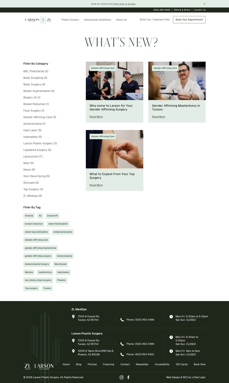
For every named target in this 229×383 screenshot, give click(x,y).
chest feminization (58, 224)
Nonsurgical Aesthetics (97, 19)
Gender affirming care (36, 240)
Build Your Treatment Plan (155, 19)
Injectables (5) (32, 136)
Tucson (47, 288)
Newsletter (142, 364)
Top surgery (31, 288)
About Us (121, 19)
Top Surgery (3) (33, 189)
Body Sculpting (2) (35, 77)
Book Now (200, 364)
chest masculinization (36, 232)
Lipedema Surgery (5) (37, 150)
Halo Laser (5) (32, 130)
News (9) (29, 169)
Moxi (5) (28, 163)
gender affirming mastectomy (40, 248)
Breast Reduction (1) (36, 104)
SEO (185, 377)
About (66, 364)
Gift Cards (182, 364)
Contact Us (200, 10)
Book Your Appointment (189, 19)
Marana (29, 272)
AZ (40, 215)
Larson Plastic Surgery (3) (40, 143)
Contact (125, 364)
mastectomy (45, 272)
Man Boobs (61, 264)
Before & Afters (182, 10)
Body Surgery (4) (34, 84)
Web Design (173, 377)
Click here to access (124, 4)
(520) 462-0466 (161, 10)
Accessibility (162, 364)
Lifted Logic (199, 377)
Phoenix (61, 280)
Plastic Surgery (70, 19)
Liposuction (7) (32, 156)
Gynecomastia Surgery (37, 264)
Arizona (29, 215)
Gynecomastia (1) (34, 123)
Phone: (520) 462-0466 (140, 319)
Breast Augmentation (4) (38, 91)
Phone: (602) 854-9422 (140, 354)
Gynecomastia (64, 256)
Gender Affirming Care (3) (39, 117)
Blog (78, 364)
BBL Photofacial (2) (35, 71)
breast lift (52, 215)
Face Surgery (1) (33, 110)
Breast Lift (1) (31, 97)
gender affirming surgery (38, 256)
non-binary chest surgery (38, 280)
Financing (108, 364)
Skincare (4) (31, 182)
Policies (92, 364)
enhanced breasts (62, 232)
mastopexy (63, 272)
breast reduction (34, 224)
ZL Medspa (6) (32, 195)
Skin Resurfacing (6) (36, 176)
